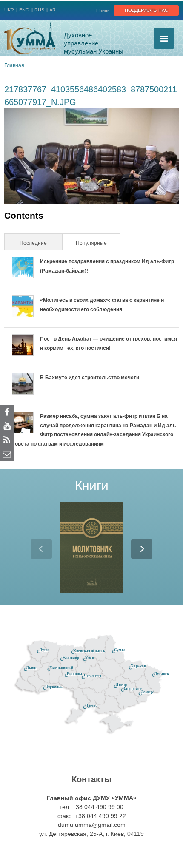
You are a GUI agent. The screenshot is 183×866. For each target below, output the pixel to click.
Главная (14, 65)
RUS (39, 9)
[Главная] (29, 38)
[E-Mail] (7, 453)
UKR (9, 9)
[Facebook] (7, 411)
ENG (24, 9)
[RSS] (7, 439)
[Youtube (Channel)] (7, 425)
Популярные (97, 243)
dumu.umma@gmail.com (92, 824)
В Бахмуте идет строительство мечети (89, 377)
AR (52, 9)
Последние (33, 243)
